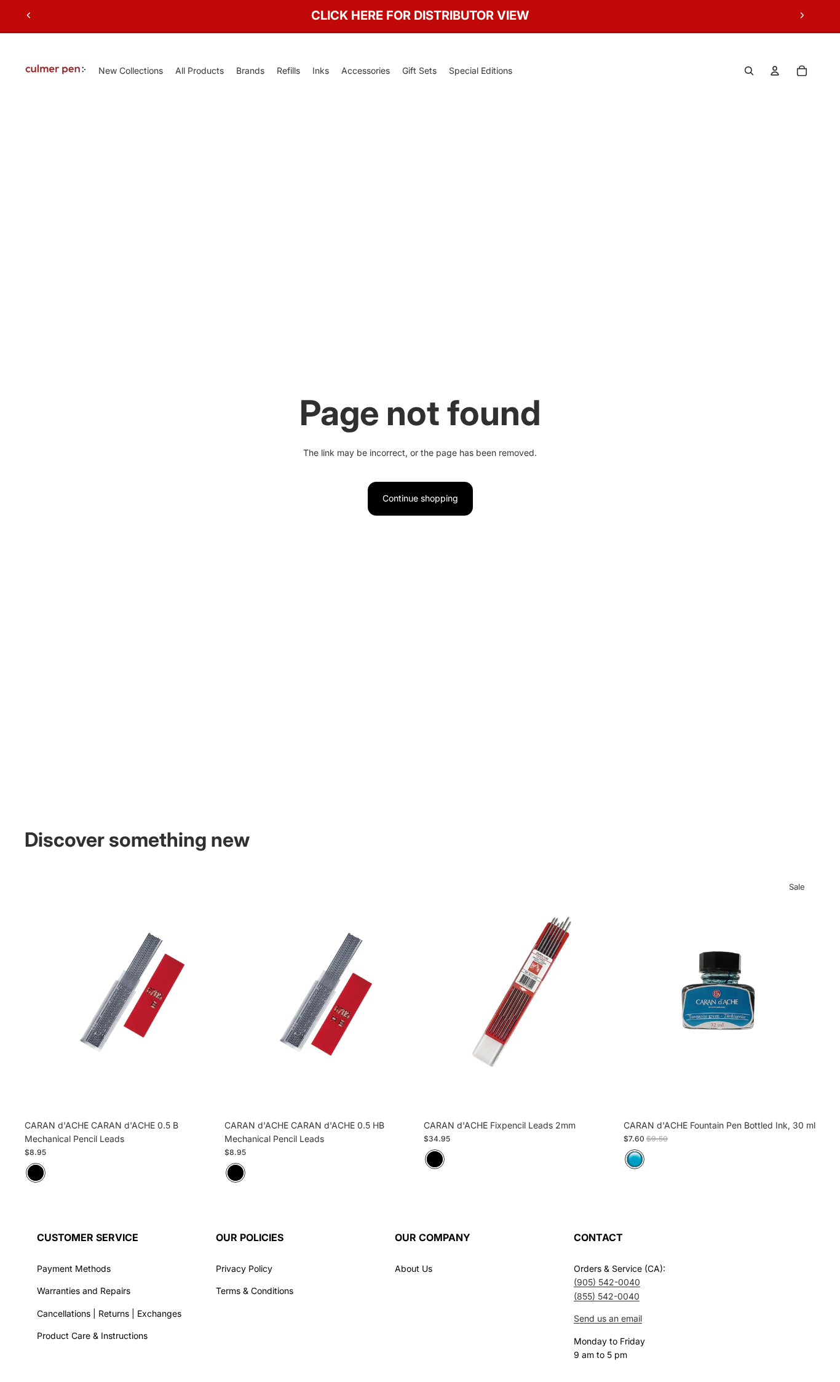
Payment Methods (74, 1268)
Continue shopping (420, 498)
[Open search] (749, 70)
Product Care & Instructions (92, 1335)
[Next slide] (801, 15)
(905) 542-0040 (607, 1282)
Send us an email (608, 1318)
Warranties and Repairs (83, 1290)
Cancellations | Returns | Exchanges (109, 1313)
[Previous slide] (28, 15)
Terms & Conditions (254, 1290)
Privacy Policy (244, 1268)
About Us (413, 1268)
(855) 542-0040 (607, 1296)
